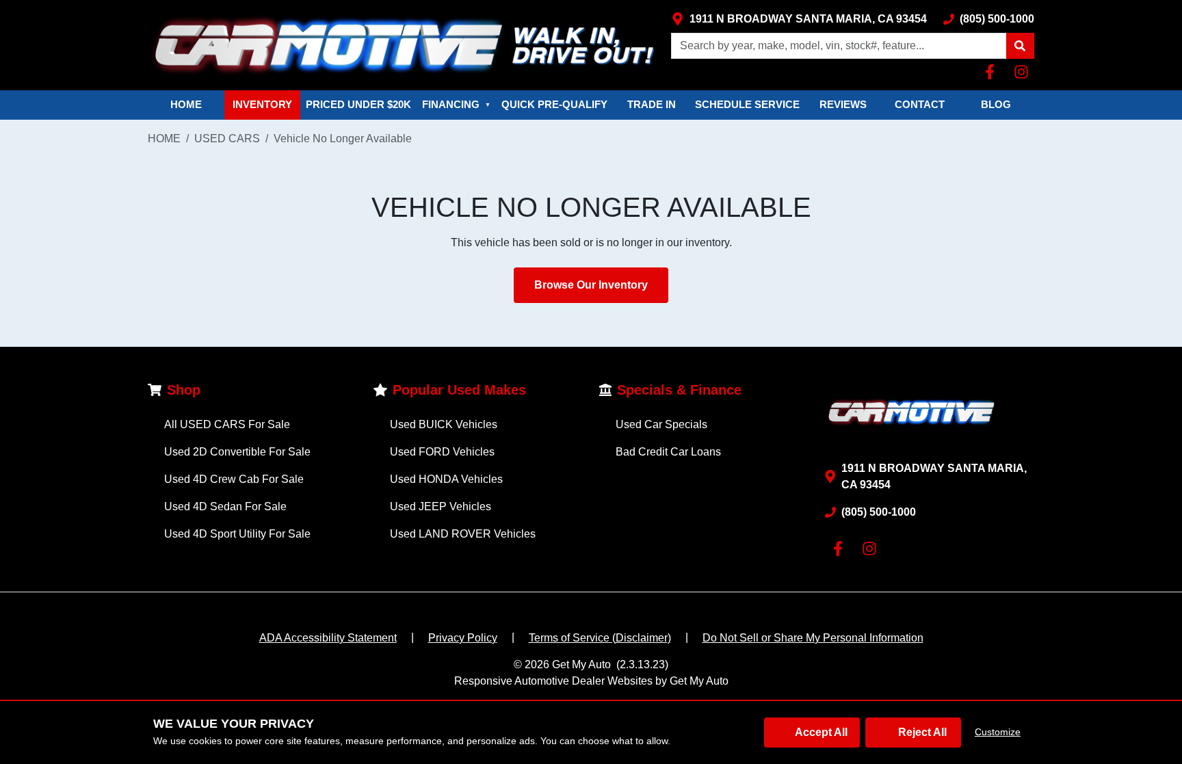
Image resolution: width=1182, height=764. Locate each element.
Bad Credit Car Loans (668, 452)
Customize (998, 731)
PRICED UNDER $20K (358, 104)
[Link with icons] (992, 71)
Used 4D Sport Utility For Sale (237, 534)
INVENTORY (262, 104)
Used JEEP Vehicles (440, 506)
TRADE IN (651, 104)
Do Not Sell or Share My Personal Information (812, 638)
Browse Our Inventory (591, 285)
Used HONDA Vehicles (446, 479)
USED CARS (227, 138)
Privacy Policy (462, 638)
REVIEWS (843, 104)
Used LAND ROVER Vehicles (463, 534)
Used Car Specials (661, 424)
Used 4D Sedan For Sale (225, 506)
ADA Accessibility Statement (328, 638)
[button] (1020, 46)
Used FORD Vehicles (442, 452)
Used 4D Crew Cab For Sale (234, 479)
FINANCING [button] (456, 104)
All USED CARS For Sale (227, 424)
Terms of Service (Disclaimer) (600, 638)
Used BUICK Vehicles (443, 424)
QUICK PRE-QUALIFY (554, 104)
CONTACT (920, 104)
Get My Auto (581, 664)
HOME (186, 104)
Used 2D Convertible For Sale (237, 452)
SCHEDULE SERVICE (747, 104)
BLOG (996, 104)
